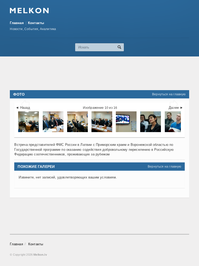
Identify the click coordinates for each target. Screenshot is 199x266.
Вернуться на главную (169, 94)
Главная (17, 23)
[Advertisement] (104, 73)
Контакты (36, 23)
